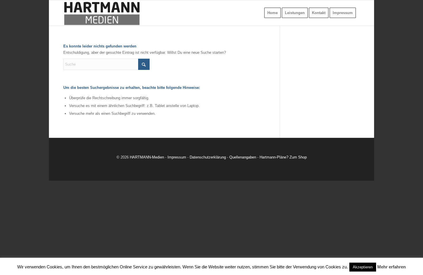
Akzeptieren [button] (363, 267)
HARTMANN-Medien (147, 157)
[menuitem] (272, 13)
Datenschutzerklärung (208, 157)
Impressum (176, 157)
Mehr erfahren (391, 266)
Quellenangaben (242, 157)
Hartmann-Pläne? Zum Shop (283, 157)
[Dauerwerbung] (101, 13)
